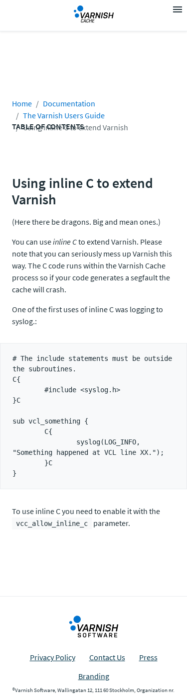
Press (148, 657)
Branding (93, 676)
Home (22, 103)
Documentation (69, 103)
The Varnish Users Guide (64, 115)
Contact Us (107, 657)
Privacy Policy (52, 657)
